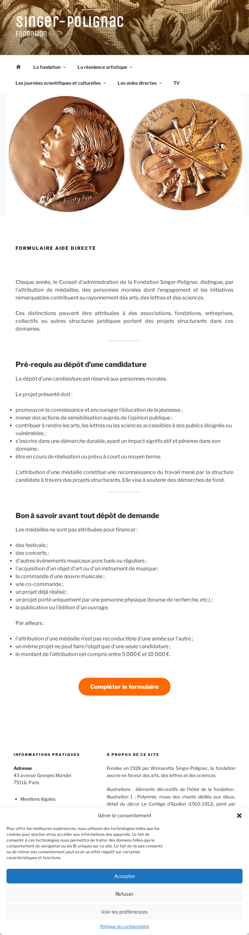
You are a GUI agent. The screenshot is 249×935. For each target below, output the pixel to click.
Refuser (124, 894)
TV (176, 83)
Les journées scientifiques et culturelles (58, 83)
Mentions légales (37, 799)
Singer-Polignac (70, 21)
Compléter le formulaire (124, 686)
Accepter (124, 876)
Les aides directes (137, 83)
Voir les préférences (124, 912)
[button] (239, 815)
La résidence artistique (102, 67)
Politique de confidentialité (124, 926)
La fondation (47, 67)
